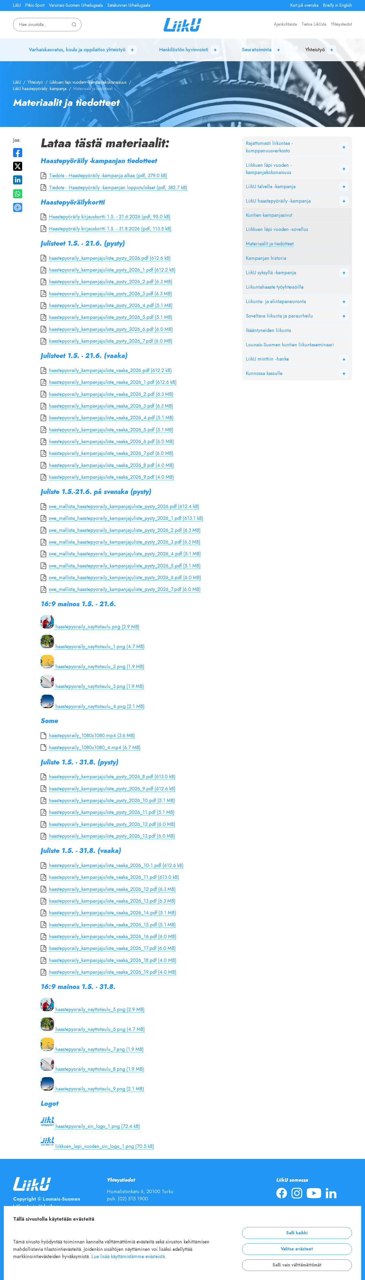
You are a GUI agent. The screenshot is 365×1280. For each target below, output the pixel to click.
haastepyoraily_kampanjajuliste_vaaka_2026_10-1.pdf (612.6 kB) (116, 865)
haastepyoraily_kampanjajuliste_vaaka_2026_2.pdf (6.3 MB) (111, 394)
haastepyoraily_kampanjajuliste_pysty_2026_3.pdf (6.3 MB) (110, 293)
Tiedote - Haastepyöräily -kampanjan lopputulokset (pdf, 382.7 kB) (118, 187)
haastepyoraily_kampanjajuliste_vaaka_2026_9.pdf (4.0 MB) (111, 477)
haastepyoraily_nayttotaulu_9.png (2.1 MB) (99, 1088)
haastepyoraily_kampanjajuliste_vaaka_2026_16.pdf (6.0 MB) (112, 936)
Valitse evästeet (297, 1249)
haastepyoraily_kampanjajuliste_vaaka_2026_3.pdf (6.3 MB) (111, 406)
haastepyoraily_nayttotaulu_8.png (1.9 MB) (99, 1069)
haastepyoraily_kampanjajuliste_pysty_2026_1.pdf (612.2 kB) (112, 269)
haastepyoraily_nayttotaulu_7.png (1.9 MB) (99, 1049)
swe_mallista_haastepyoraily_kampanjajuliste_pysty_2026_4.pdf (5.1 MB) (125, 553)
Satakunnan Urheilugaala (128, 5)
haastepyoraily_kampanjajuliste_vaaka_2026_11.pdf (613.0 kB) (114, 877)
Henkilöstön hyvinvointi (183, 49)
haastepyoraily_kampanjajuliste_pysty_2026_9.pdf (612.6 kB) (112, 788)
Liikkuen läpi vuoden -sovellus (277, 229)
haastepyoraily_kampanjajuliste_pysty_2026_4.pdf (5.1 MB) (111, 305)
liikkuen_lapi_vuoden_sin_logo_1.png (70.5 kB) (104, 1146)
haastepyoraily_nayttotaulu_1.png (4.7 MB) (99, 646)
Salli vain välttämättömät (297, 1265)
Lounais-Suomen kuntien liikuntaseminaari (290, 344)
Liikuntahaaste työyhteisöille (275, 287)
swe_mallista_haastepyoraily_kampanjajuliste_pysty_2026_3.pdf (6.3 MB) (124, 542)
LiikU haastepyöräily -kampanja (40, 89)
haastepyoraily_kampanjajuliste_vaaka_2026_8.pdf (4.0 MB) (111, 465)
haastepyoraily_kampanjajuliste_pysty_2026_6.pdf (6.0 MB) (111, 329)
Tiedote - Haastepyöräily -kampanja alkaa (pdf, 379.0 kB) (108, 175)
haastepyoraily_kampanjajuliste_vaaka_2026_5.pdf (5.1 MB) (111, 429)
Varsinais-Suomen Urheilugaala (76, 5)
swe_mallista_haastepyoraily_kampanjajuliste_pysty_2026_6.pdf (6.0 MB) (125, 577)
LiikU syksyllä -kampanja (271, 272)
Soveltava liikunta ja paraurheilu (279, 315)
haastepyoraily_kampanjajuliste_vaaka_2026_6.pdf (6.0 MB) (111, 441)
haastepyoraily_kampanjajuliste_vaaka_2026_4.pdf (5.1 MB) (111, 417)
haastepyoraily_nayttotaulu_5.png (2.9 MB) (99, 1009)
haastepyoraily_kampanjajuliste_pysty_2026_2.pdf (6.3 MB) (110, 281)
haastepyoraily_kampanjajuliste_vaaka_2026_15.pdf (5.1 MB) (112, 924)
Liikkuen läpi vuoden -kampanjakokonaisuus (88, 82)
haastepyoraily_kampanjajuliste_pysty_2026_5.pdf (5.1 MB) (110, 317)
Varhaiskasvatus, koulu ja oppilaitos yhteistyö (77, 49)
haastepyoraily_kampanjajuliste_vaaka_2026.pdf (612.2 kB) (110, 370)
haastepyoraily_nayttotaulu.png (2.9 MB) (96, 626)
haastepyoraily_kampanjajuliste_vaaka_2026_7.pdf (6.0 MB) (111, 453)
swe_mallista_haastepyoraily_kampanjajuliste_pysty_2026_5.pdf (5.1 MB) (125, 565)
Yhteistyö (315, 49)
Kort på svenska (304, 5)
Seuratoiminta (256, 49)
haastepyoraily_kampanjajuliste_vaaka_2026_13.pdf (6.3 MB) (112, 901)
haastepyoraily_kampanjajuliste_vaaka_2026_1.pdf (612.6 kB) (113, 382)
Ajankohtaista (285, 24)
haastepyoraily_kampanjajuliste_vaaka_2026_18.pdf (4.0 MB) (112, 960)
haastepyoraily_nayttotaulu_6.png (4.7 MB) (99, 1029)
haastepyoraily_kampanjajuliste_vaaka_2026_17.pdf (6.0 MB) (112, 948)
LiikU (17, 5)
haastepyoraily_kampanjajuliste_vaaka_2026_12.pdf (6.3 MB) (112, 889)
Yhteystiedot (341, 24)
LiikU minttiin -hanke (267, 358)
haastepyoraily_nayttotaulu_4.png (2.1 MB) (99, 706)
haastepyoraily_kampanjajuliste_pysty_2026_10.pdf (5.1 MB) (112, 800)
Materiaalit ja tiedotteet (270, 243)
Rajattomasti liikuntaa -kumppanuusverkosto (269, 147)
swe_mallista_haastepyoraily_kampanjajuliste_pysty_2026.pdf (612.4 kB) (124, 506)
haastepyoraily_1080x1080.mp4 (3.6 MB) (92, 735)
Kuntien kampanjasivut (269, 215)
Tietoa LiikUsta (313, 24)
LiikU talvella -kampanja (271, 186)
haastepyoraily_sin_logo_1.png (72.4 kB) (97, 1126)
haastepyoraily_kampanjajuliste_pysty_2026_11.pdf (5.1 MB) (111, 812)
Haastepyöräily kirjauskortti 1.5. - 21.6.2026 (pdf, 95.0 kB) (109, 216)
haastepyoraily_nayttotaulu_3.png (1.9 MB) (99, 686)
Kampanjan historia (266, 258)
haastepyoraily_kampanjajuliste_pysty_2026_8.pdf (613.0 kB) (112, 776)
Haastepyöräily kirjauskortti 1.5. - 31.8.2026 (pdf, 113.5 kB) (110, 228)
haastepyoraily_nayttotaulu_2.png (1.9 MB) (99, 666)
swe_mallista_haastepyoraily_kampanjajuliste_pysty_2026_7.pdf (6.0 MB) (125, 589)
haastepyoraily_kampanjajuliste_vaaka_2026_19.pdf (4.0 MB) (112, 972)
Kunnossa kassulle (264, 373)
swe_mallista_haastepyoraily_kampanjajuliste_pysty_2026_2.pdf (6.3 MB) (125, 530)
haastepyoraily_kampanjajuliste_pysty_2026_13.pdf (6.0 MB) (112, 836)
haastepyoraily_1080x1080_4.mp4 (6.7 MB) (95, 747)
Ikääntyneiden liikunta (268, 330)
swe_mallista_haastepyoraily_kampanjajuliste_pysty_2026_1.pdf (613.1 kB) (126, 518)
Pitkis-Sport (34, 5)
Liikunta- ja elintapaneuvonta (276, 301)
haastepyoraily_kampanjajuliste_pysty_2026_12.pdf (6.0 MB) (112, 824)
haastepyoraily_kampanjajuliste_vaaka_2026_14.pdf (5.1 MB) (112, 912)
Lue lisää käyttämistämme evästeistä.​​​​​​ (128, 1256)
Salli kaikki (297, 1233)
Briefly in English (337, 5)
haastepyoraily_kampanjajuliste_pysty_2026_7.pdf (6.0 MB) (110, 341)
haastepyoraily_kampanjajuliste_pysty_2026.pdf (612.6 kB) (110, 258)
